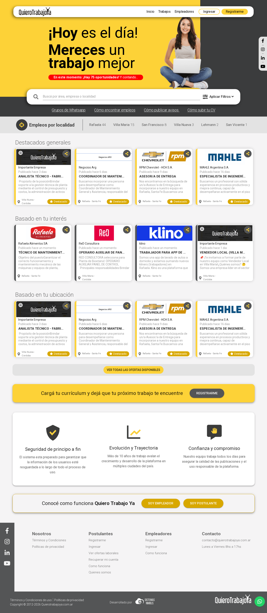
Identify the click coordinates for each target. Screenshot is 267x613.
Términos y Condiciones (49, 540)
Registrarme (97, 540)
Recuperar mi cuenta (103, 559)
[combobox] (121, 96)
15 (123, 125)
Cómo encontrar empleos (114, 110)
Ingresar (95, 547)
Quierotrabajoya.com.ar (57, 604)
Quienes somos (100, 572)
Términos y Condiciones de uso (31, 600)
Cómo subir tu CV (201, 110)
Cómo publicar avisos (161, 110)
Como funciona (99, 566)
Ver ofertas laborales (103, 553)
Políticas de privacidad (48, 547)
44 (97, 125)
